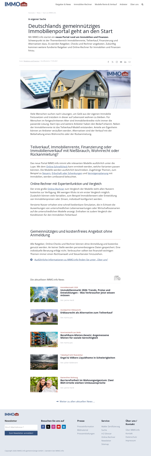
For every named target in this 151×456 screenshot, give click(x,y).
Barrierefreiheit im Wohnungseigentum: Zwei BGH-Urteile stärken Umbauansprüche (87, 381)
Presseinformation (85, 426)
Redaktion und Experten (31, 61)
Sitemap (105, 444)
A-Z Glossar (106, 433)
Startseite (31, 13)
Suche (104, 430)
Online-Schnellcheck (57, 166)
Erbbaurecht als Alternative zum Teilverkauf (86, 312)
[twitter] (112, 62)
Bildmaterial (82, 430)
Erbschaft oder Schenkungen (67, 173)
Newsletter (106, 440)
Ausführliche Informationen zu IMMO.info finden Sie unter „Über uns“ (71, 259)
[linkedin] (125, 62)
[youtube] (121, 62)
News (39, 13)
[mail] (129, 62)
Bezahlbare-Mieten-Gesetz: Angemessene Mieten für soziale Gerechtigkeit (84, 336)
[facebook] (108, 62)
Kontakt (129, 433)
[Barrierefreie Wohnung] (44, 377)
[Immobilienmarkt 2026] (44, 287)
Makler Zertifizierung (110, 426)
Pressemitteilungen (86, 433)
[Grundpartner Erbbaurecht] (44, 310)
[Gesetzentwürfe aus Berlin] (44, 332)
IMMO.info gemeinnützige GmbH (30, 451)
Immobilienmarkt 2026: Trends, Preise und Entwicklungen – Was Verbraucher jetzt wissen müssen (87, 293)
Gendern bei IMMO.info (54, 451)
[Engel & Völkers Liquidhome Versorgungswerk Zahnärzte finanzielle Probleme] (44, 355)
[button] (142, 4)
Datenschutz (131, 437)
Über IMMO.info (133, 430)
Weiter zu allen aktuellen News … (77, 401)
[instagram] (117, 62)
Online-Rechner (56, 188)
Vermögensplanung (98, 173)
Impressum (131, 440)
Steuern (46, 173)
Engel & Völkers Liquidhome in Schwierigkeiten (87, 357)
